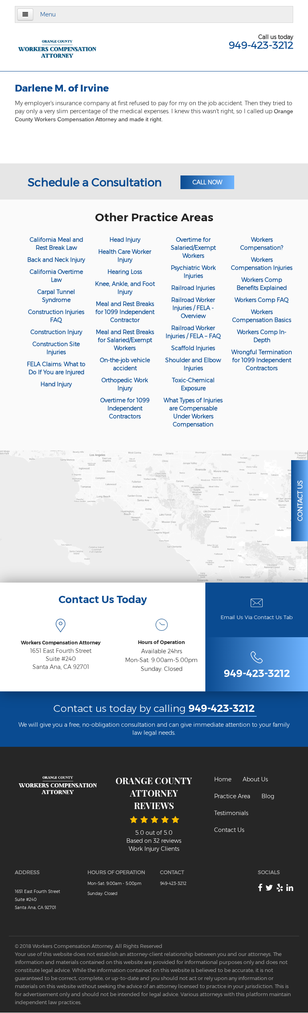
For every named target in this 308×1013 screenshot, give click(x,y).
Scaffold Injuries (193, 348)
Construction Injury (56, 332)
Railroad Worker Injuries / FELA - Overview (193, 308)
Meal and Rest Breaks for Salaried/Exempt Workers (125, 340)
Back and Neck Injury (56, 259)
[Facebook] (260, 888)
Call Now (207, 182)
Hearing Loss (124, 271)
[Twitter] (269, 888)
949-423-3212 (261, 45)
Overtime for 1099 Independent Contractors (125, 408)
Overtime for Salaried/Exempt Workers (193, 247)
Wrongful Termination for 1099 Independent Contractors (261, 360)
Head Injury (124, 239)
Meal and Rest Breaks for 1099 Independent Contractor (124, 312)
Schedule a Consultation (95, 182)
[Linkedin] (289, 888)
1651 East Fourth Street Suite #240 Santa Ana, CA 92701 (60, 659)
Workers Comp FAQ (262, 300)
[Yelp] (279, 888)
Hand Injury (56, 384)
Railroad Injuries (193, 287)
